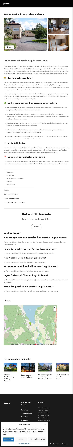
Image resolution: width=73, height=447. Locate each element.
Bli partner (24, 420)
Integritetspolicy (26, 413)
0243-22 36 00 (13, 194)
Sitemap (65, 444)
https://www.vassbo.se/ (18, 203)
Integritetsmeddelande (24, 443)
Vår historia (24, 417)
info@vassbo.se (14, 198)
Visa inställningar (37, 439)
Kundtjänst (24, 410)
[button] (45, 424)
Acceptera (8, 439)
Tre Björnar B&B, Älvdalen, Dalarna (62, 377)
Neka (21, 439)
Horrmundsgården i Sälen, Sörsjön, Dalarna (45, 377)
